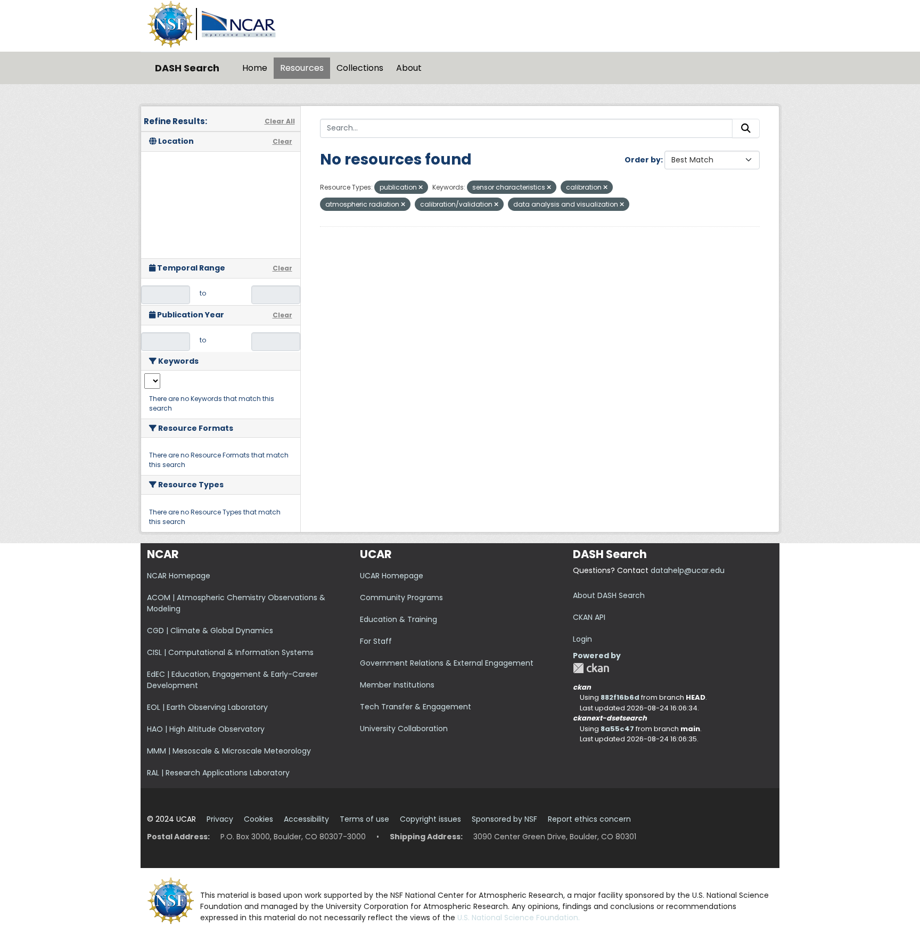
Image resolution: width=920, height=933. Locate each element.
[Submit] (746, 128)
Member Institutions (397, 685)
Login (582, 639)
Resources (302, 68)
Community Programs (401, 597)
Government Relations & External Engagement (446, 663)
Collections (359, 68)
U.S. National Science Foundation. (518, 917)
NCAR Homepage (178, 575)
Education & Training (398, 619)
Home (254, 68)
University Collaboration (404, 728)
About (409, 68)
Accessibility (306, 819)
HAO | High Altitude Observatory (206, 729)
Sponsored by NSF (504, 819)
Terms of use (364, 819)
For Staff (376, 641)
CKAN (591, 668)
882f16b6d (620, 697)
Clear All (280, 121)
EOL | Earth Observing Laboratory (207, 707)
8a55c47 (617, 729)
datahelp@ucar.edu (688, 570)
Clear (282, 141)
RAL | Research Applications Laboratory (218, 772)
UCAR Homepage (391, 575)
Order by (643, 159)
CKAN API (589, 617)
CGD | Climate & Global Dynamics (210, 630)
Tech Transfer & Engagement (415, 706)
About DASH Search (609, 595)
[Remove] (420, 187)
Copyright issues (430, 819)
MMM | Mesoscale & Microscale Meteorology (229, 751)
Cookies (258, 819)
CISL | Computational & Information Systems (230, 652)
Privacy (220, 819)
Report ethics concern (589, 819)
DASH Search (187, 68)
